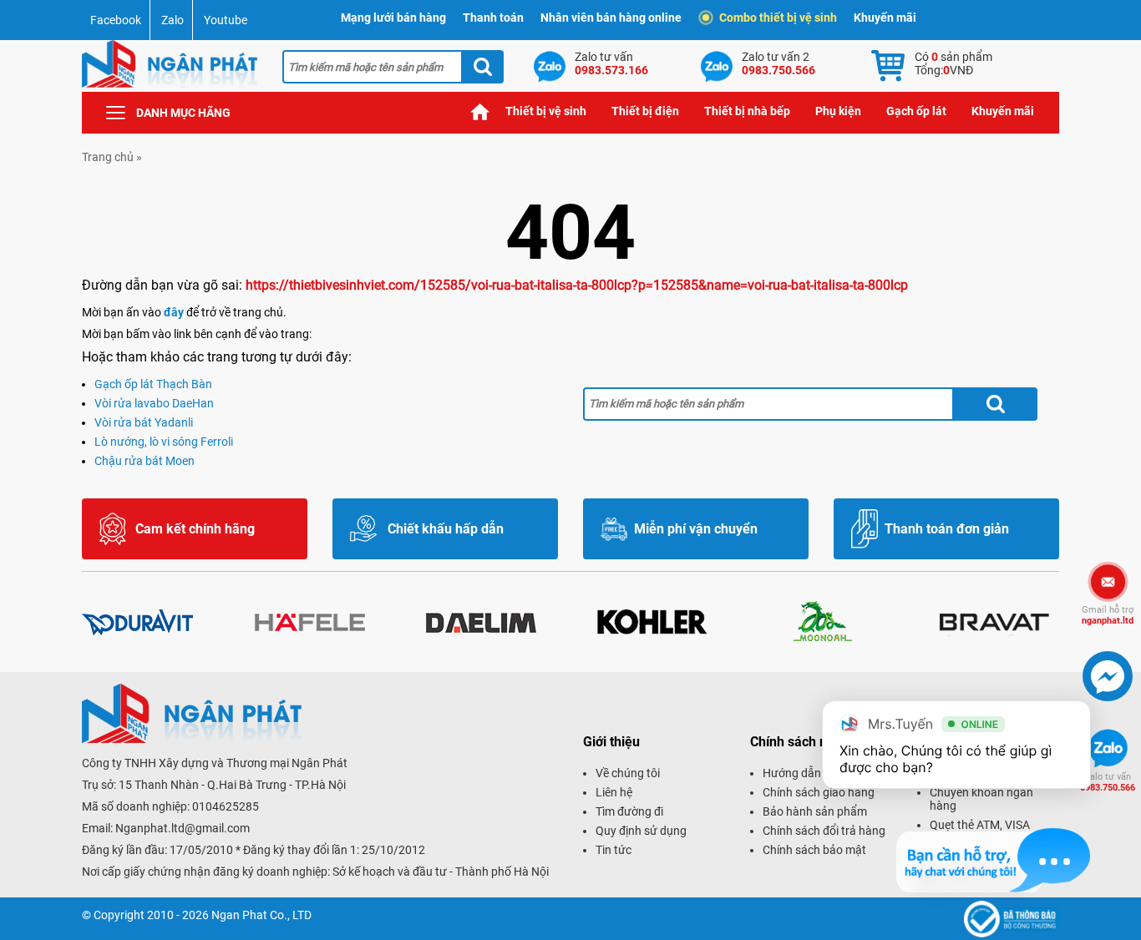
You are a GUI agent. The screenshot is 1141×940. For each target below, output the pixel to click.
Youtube (225, 20)
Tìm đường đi (629, 811)
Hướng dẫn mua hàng (819, 773)
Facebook (115, 20)
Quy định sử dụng (641, 830)
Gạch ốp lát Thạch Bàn (153, 384)
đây (174, 312)
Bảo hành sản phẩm (815, 811)
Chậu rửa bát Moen (144, 460)
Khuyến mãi (885, 17)
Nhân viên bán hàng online (611, 17)
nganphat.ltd (1107, 615)
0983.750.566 (1107, 782)
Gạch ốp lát (916, 111)
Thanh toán (493, 17)
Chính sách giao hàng (819, 792)
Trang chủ (480, 111)
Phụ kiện (838, 111)
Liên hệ (614, 792)
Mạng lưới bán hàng (393, 17)
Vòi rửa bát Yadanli (143, 422)
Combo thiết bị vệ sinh (778, 17)
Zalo (172, 20)
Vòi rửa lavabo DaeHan (154, 403)
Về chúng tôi (628, 773)
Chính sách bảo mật (814, 850)
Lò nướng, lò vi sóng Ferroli (163, 441)
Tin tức (613, 850)
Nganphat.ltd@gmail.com (182, 828)
